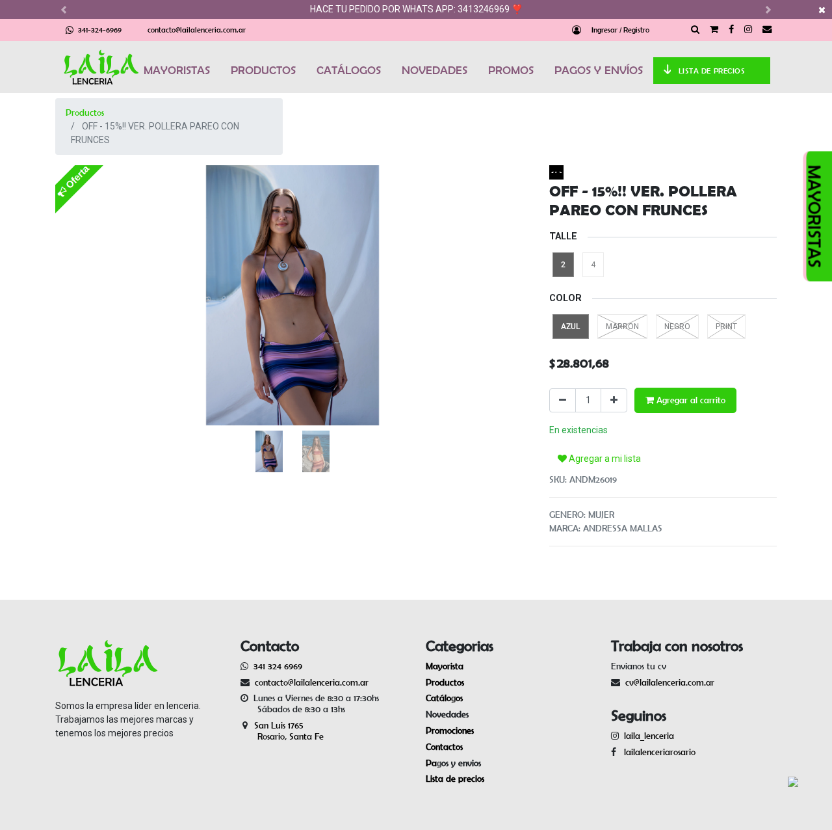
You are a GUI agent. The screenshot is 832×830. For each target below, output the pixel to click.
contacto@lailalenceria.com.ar (197, 29)
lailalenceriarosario (657, 752)
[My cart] (714, 30)
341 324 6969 (278, 666)
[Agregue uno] (614, 400)
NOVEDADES (434, 70)
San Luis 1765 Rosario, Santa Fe (282, 731)
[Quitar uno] (562, 400)
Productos (85, 112)
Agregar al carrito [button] (689, 400)
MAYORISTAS (177, 70)
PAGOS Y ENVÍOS (598, 70)
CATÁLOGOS (349, 70)
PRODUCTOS (263, 70)
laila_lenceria (649, 735)
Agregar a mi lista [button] (604, 458)
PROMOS (511, 70)
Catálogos (444, 698)
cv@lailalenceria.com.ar (669, 682)
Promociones (450, 730)
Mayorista (444, 666)
